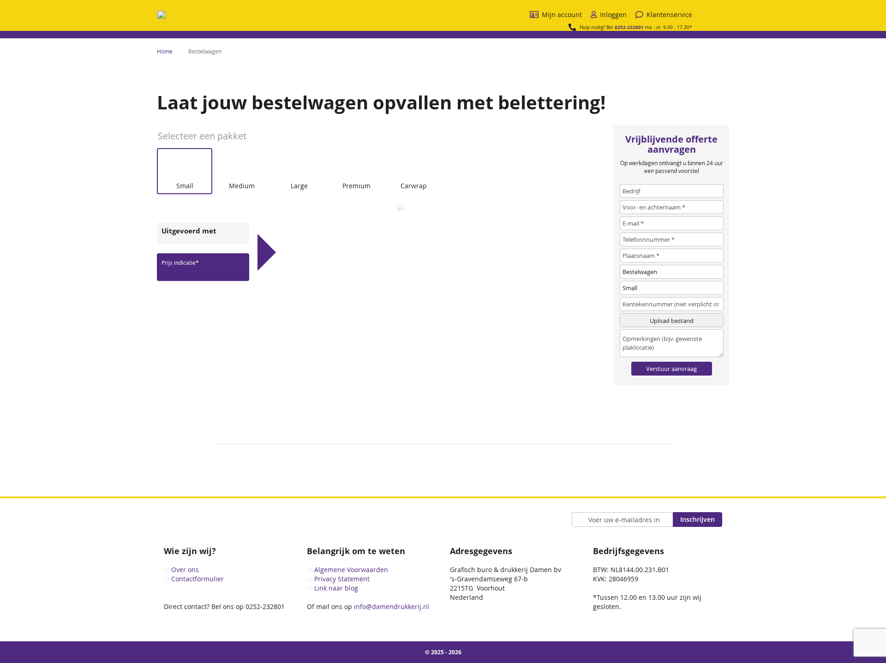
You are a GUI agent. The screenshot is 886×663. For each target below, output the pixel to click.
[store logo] (161, 14)
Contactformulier (197, 578)
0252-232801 (629, 27)
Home (165, 51)
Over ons (185, 569)
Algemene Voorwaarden (351, 569)
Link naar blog (336, 588)
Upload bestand (672, 321)
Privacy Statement (342, 578)
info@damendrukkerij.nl (390, 606)
